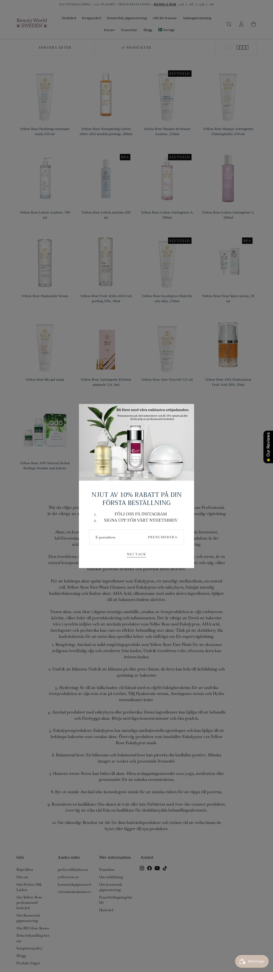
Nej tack (136, 554)
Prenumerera (162, 537)
